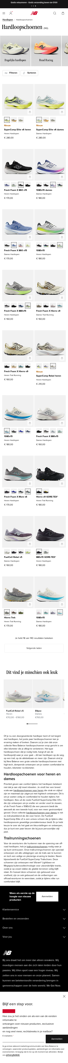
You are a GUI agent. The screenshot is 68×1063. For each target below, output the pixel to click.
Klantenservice (11, 909)
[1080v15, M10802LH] (21, 431)
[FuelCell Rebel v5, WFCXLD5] (7, 552)
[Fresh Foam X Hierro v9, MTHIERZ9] (7, 366)
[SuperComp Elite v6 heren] (29, 111)
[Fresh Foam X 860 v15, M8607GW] (21, 185)
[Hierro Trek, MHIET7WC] (7, 612)
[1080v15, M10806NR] (46, 245)
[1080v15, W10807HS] (46, 612)
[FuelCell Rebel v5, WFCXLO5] (14, 552)
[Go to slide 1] (32, 6)
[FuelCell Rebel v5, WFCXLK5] (21, 552)
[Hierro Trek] (29, 604)
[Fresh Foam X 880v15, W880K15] (39, 431)
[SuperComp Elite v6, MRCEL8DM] (14, 120)
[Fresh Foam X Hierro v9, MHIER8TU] (28, 366)
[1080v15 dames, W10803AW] (39, 185)
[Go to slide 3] (36, 6)
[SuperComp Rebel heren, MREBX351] (39, 366)
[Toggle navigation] (3, 13)
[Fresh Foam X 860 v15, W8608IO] (28, 245)
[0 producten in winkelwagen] (62, 13)
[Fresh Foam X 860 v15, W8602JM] (21, 245)
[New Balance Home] (34, 13)
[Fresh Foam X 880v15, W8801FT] (60, 431)
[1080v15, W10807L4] (39, 612)
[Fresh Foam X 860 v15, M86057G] (28, 185)
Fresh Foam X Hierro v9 (48, 311)
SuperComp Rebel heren (48, 375)
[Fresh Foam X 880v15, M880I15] (21, 306)
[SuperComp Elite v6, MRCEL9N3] (21, 120)
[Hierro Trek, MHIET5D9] (14, 612)
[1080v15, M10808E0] (7, 431)
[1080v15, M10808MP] (60, 245)
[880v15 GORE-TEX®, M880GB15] (39, 552)
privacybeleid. (13, 1055)
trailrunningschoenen (37, 846)
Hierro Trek (9, 617)
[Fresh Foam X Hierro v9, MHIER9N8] (14, 366)
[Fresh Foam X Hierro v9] (62, 297)
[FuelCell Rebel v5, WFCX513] (28, 552)
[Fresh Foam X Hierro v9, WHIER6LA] (60, 306)
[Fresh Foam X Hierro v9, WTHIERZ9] (46, 306)
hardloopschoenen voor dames (41, 812)
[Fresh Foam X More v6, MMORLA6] (7, 492)
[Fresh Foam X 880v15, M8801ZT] (28, 306)
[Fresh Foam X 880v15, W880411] (53, 431)
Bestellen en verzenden (16, 918)
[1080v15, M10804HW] (14, 431)
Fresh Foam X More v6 (15, 496)
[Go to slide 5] (33, 724)
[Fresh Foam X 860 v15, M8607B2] (7, 185)
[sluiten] (64, 996)
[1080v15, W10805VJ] (60, 612)
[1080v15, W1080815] (46, 185)
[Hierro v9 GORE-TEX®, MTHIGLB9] (39, 492)
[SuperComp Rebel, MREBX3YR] (46, 366)
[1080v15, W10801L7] (53, 185)
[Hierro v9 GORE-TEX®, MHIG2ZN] (46, 492)
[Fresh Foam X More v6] (29, 483)
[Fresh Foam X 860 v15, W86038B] (14, 245)
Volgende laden (34, 648)
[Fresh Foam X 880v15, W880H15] (46, 431)
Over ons (7, 927)
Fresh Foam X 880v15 (15, 311)
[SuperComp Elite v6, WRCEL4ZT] (53, 120)
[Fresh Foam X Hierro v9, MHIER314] (21, 366)
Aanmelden (47, 896)
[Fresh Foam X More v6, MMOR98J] (28, 492)
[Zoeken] (54, 13)
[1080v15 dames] (62, 176)
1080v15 (40, 250)
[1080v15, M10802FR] (39, 245)
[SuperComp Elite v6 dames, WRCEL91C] (39, 120)
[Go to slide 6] (35, 724)
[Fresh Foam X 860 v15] (29, 176)
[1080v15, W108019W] (60, 185)
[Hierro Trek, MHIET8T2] (21, 612)
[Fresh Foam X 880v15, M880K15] (14, 306)
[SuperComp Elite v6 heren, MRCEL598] (7, 120)
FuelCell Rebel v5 (13, 557)
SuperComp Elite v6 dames (50, 129)
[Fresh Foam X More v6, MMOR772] (21, 492)
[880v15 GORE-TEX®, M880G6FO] (46, 552)
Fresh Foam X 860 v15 (15, 190)
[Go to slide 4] (32, 724)
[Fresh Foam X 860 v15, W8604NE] (7, 245)
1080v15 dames (44, 190)
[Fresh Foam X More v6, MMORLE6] (14, 492)
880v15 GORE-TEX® (46, 557)
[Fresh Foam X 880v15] (29, 297)
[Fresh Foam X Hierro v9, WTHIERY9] (39, 306)
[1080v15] (62, 237)
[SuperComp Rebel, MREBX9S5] (53, 366)
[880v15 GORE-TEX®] (62, 543)
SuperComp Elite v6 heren (17, 129)
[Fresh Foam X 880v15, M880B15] (7, 306)
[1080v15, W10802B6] (53, 612)
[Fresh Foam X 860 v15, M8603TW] (14, 185)
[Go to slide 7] (37, 724)
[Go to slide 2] (34, 6)
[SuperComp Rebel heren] (62, 358)
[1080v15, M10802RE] (28, 431)
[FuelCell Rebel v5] (29, 543)
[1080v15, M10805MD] (53, 245)
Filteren (12, 72)
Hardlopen (8, 19)
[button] (10, 13)
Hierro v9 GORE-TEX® (47, 496)
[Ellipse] (47, 693)
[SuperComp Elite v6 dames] (62, 111)
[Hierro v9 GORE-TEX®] (62, 483)
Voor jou (7, 936)
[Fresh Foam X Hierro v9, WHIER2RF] (53, 306)
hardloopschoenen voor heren (28, 790)
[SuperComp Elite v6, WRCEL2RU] (46, 120)
